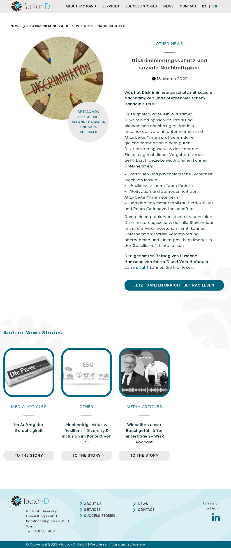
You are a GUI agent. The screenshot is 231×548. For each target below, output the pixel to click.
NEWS (16, 26)
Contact (188, 6)
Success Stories (141, 6)
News (168, 6)
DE (204, 6)
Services (110, 6)
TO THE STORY (29, 455)
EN (215, 6)
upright (141, 267)
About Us (93, 504)
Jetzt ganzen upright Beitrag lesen (174, 285)
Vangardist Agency (128, 544)
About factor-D (81, 6)
